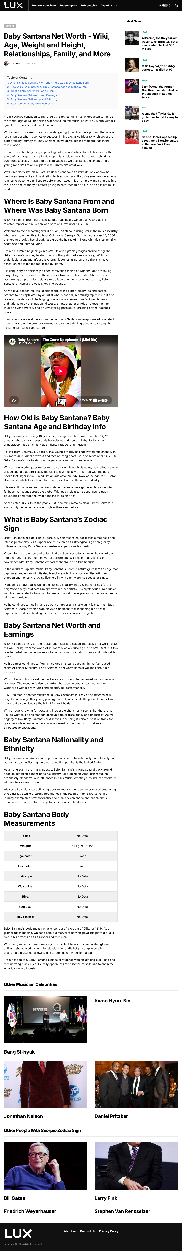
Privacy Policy (109, 1231)
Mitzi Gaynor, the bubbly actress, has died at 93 (158, 67)
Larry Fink (106, 1198)
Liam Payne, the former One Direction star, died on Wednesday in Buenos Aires (160, 92)
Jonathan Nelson (23, 1116)
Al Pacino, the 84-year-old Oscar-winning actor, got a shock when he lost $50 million (160, 43)
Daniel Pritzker (111, 1116)
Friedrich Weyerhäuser (30, 1211)
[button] (165, 5)
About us (70, 1231)
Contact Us (87, 1231)
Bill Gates (14, 1198)
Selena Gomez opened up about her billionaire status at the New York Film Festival (160, 142)
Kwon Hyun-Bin (112, 1001)
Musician (10, 26)
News (144, 32)
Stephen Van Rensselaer (122, 1211)
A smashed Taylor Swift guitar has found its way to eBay (160, 117)
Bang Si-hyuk (19, 1052)
